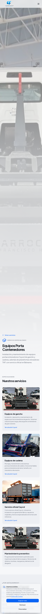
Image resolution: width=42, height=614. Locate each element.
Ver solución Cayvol (11, 427)
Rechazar (23, 605)
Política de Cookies (17, 596)
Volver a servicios (10, 335)
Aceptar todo (22, 600)
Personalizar (23, 609)
